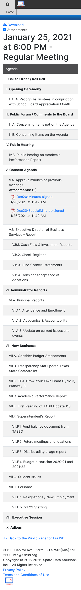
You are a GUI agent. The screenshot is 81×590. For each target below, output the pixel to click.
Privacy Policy (14, 570)
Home (10, 12)
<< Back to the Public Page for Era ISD (34, 538)
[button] (7, 4)
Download (15, 25)
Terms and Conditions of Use (26, 575)
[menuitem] (7, 4)
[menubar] (13, 4)
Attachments (17, 30)
